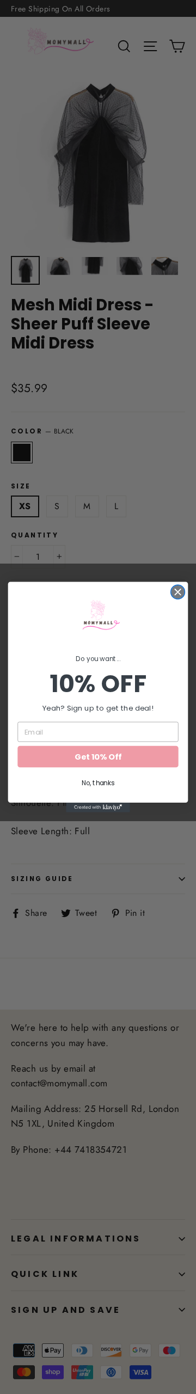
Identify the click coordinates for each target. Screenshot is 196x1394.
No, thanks (98, 782)
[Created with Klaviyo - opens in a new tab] (98, 807)
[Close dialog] (178, 592)
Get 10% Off (98, 756)
